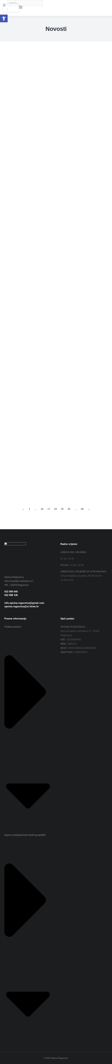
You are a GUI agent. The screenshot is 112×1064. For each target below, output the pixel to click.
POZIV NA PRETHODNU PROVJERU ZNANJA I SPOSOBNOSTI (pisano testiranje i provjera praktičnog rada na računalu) (54, 174)
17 (48, 509)
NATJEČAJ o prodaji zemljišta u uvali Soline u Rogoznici (51, 84)
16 (42, 509)
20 (69, 509)
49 (82, 509)
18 (55, 509)
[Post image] (15, 70)
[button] (4, 18)
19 (62, 509)
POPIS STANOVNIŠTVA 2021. (28, 339)
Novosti (8, 89)
